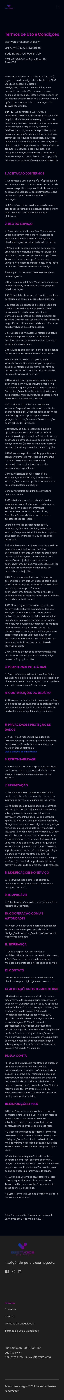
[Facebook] (7, 1271)
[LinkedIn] (19, 1271)
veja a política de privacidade (21, 751)
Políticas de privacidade (19, 1323)
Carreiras (10, 1309)
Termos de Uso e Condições (22, 1331)
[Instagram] (13, 1271)
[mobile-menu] (57, 7)
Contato (10, 1316)
